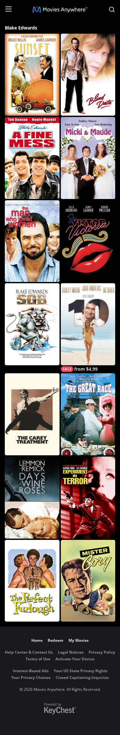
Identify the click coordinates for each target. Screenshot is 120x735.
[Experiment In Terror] (88, 498)
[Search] (112, 9)
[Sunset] (32, 75)
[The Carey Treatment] (32, 414)
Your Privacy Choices (31, 677)
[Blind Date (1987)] (88, 75)
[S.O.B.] (32, 324)
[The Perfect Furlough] (32, 581)
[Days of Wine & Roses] (32, 498)
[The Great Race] (88, 414)
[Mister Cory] (88, 581)
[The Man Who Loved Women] (32, 241)
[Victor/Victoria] (88, 241)
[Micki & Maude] (88, 158)
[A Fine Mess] (32, 158)
